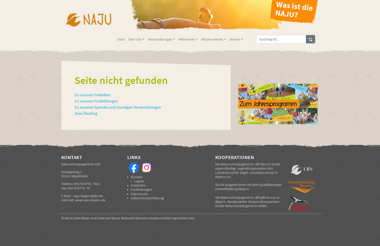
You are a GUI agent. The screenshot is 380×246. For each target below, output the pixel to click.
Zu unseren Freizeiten (93, 94)
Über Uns (135, 39)
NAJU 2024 (72, 218)
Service (234, 39)
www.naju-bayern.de (90, 200)
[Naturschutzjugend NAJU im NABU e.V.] (302, 203)
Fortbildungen (141, 189)
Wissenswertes (212, 39)
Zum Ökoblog (86, 113)
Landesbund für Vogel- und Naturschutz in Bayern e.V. (246, 174)
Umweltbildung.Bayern (232, 189)
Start (121, 39)
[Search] (310, 39)
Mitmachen (187, 39)
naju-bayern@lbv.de (88, 196)
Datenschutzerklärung (147, 198)
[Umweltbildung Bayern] (302, 187)
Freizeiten (138, 185)
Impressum (139, 194)
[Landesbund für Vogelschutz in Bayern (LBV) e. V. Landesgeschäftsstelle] (302, 170)
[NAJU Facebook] (133, 167)
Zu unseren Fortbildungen (96, 101)
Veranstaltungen (160, 39)
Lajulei (139, 181)
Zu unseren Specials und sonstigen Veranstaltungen (118, 107)
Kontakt (136, 177)
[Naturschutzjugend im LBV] (88, 22)
